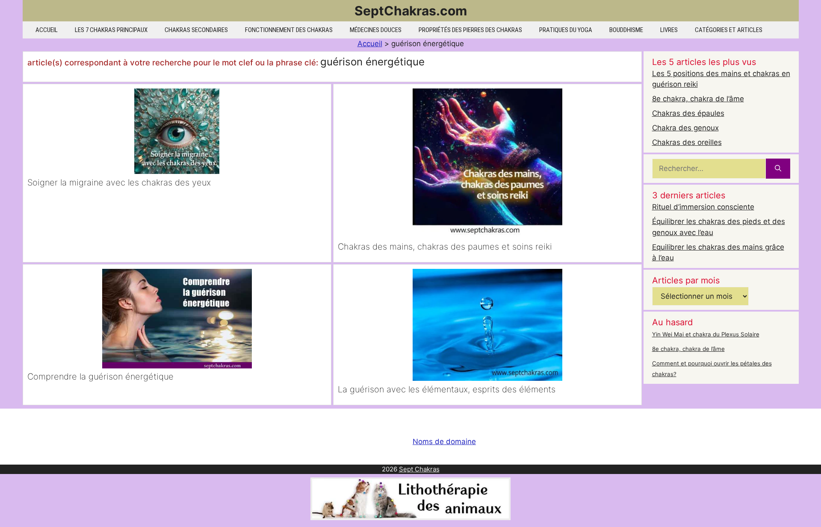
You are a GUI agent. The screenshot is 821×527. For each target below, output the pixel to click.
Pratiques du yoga (565, 30)
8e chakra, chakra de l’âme (698, 98)
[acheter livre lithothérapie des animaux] (410, 517)
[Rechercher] (778, 169)
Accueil (46, 30)
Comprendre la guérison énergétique (100, 376)
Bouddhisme (626, 30)
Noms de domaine (444, 441)
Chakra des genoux (685, 128)
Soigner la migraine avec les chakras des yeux (119, 182)
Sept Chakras (419, 469)
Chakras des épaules (688, 113)
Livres (669, 30)
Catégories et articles (728, 30)
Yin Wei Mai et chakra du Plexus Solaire (705, 334)
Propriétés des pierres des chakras (470, 30)
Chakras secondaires (196, 30)
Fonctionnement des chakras (289, 30)
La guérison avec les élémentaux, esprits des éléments (446, 389)
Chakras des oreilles (687, 142)
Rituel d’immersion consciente (703, 207)
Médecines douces (376, 30)
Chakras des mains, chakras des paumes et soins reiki (445, 246)
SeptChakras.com (410, 10)
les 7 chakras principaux (111, 30)
